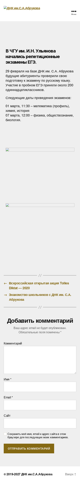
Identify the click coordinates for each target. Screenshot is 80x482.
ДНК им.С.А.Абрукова (36, 474)
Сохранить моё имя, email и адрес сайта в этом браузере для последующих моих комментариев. (37, 435)
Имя (7, 379)
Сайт (7, 415)
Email (8, 397)
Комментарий (13, 343)
